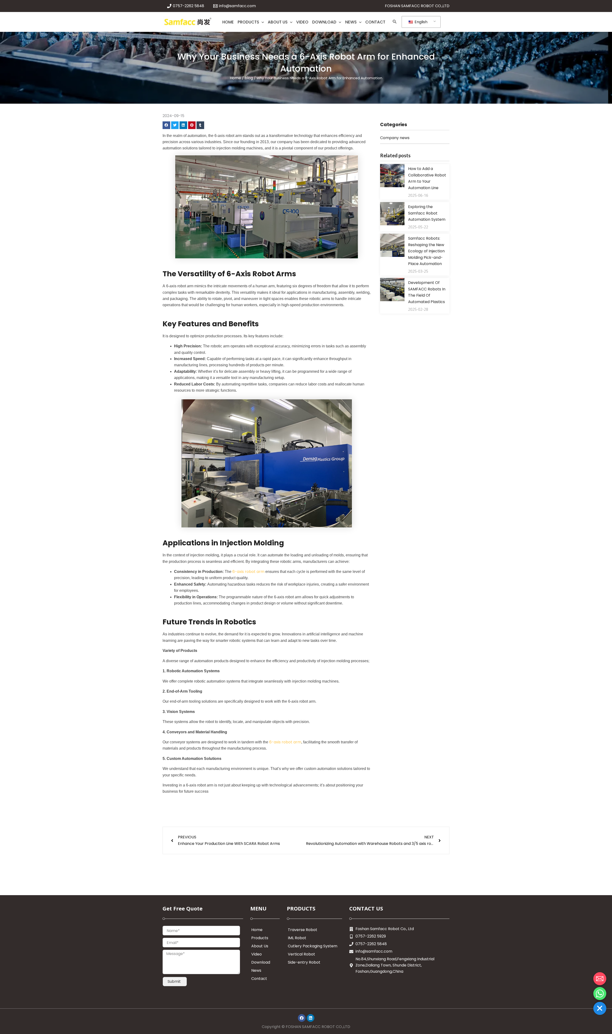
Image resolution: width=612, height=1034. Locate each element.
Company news (395, 138)
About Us (259, 946)
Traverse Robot (302, 929)
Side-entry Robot (304, 962)
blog (249, 78)
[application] (261, 22)
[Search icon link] (395, 22)
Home (235, 78)
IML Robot (297, 938)
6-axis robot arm (248, 571)
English (420, 22)
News (256, 970)
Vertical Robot (301, 954)
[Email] (599, 978)
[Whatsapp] (599, 993)
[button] (166, 125)
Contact (259, 978)
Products (259, 938)
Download (260, 962)
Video (256, 954)
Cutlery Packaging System (312, 946)
